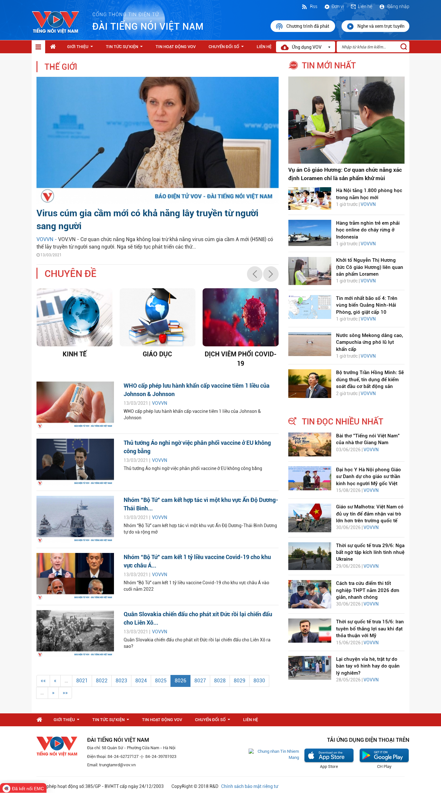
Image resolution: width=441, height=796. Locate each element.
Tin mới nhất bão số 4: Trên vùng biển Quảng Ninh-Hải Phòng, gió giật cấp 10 (366, 305)
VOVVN (159, 403)
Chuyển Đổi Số (227, 48)
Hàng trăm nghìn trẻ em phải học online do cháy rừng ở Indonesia (368, 230)
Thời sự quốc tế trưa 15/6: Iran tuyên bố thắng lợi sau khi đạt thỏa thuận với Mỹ (370, 628)
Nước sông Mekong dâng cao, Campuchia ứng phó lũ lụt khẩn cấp (369, 342)
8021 (82, 681)
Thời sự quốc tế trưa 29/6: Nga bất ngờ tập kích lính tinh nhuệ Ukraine (370, 552)
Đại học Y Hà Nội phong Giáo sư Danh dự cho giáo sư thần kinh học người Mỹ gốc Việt (368, 476)
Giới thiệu (81, 48)
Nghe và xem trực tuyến (381, 26)
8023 (121, 681)
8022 (102, 681)
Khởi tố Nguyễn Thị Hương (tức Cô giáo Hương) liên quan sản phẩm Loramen (369, 267)
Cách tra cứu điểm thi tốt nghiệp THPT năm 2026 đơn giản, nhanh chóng (367, 590)
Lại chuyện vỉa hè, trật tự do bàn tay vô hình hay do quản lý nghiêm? (368, 666)
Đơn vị (338, 6)
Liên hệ (365, 6)
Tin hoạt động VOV (176, 46)
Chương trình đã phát (308, 26)
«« (43, 681)
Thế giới (61, 67)
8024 (141, 681)
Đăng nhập (397, 6)
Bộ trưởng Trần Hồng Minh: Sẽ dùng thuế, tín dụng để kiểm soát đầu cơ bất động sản (370, 379)
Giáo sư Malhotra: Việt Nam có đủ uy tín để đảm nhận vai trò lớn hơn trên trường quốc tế (370, 514)
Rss (313, 6)
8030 (259, 681)
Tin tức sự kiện (125, 48)
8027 (200, 681)
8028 (220, 681)
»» (65, 692)
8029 (239, 681)
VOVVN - (47, 239)
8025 (161, 681)
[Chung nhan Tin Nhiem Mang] (274, 754)
